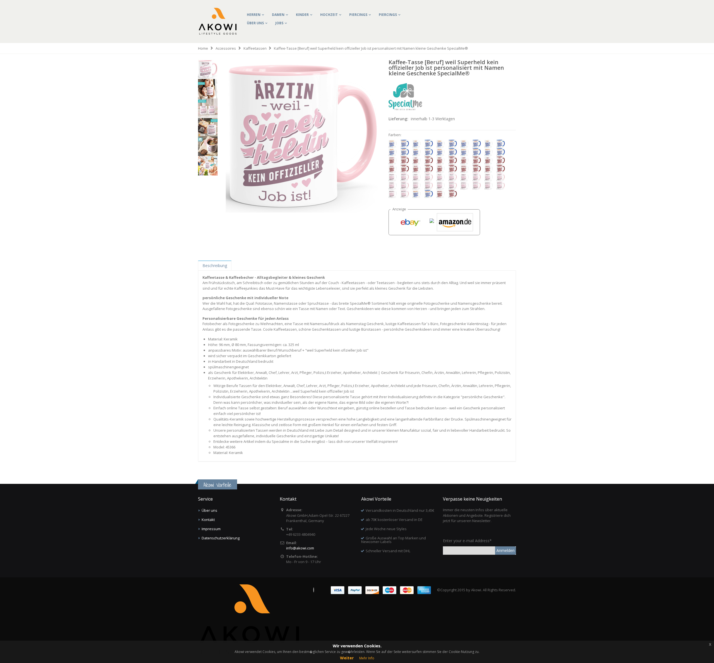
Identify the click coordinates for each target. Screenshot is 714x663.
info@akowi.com (300, 548)
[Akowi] (217, 11)
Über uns (255, 23)
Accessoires (226, 48)
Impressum (211, 528)
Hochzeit (329, 14)
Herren (253, 14)
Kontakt (208, 519)
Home (203, 48)
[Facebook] (313, 589)
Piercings (358, 14)
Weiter (347, 657)
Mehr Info (366, 658)
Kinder (302, 14)
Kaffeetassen (255, 48)
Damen (278, 14)
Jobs (279, 23)
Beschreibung (214, 265)
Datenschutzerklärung (221, 538)
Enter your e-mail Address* (467, 540)
